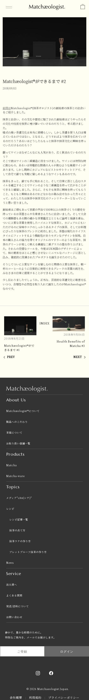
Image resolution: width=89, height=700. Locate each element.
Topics (13, 487)
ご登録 (22, 651)
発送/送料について (17, 606)
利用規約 (35, 697)
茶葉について (14, 432)
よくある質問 (14, 595)
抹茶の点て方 (17, 530)
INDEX (44, 323)
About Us (16, 400)
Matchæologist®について (23, 411)
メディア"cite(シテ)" (19, 498)
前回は (7, 108)
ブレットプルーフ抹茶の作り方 (28, 552)
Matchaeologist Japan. (53, 689)
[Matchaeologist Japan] (47, 6)
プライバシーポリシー (63, 697)
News (10, 562)
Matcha (11, 465)
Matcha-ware (15, 476)
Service (13, 573)
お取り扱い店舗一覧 (18, 443)
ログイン (66, 651)
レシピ (10, 508)
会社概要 (16, 697)
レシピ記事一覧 (18, 519)
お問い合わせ (14, 617)
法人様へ (11, 584)
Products (15, 454)
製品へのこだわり (17, 421)
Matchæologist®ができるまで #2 (34, 81)
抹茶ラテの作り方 (20, 541)
